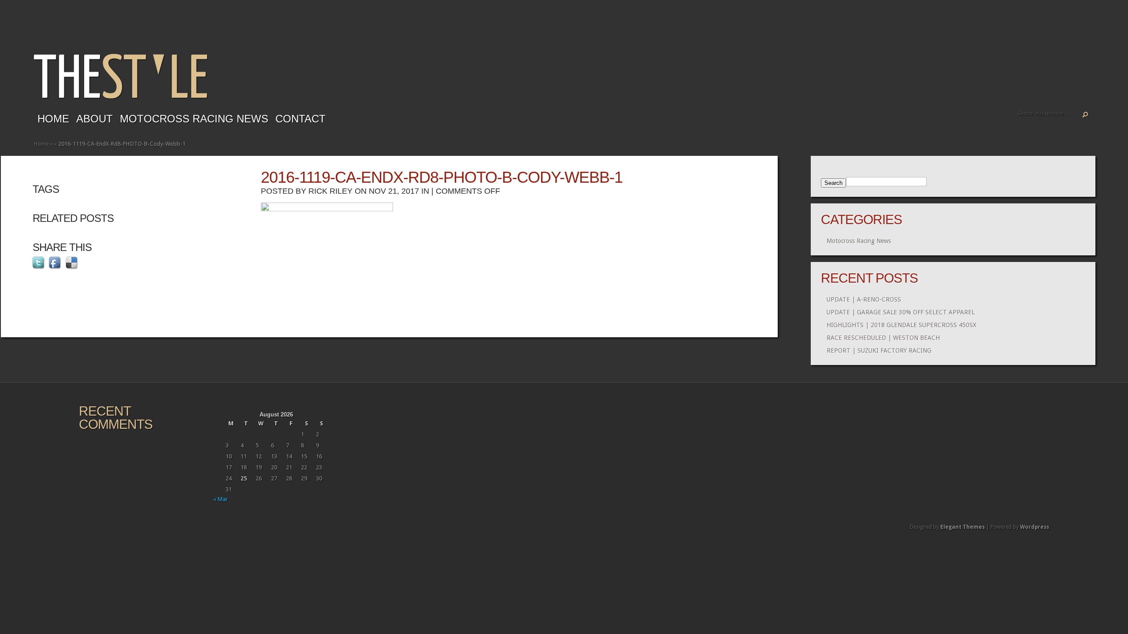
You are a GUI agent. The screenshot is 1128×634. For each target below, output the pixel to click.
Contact (300, 119)
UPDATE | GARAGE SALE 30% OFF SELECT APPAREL (901, 312)
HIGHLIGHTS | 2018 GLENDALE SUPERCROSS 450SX (901, 324)
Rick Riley (330, 191)
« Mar (220, 499)
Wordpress (1034, 527)
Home (53, 119)
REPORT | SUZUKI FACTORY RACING (879, 350)
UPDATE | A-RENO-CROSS (864, 299)
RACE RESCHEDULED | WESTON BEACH (883, 337)
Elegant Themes (962, 527)
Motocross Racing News (194, 119)
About (94, 119)
